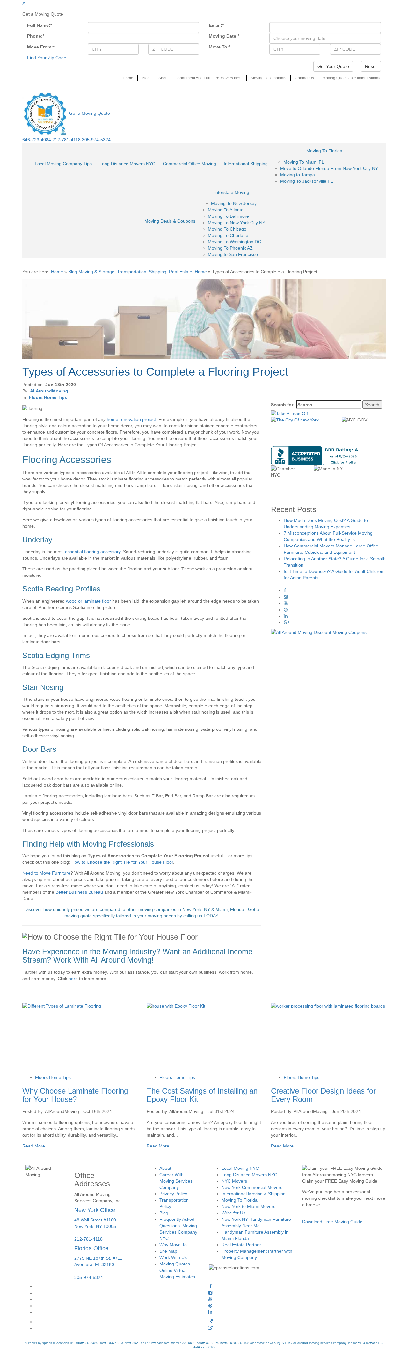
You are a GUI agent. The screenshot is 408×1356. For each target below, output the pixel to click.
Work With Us (173, 1257)
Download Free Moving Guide (332, 1221)
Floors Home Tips (48, 397)
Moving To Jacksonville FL (306, 181)
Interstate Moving (231, 192)
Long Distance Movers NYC (127, 163)
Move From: (41, 46)
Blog (146, 78)
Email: (216, 25)
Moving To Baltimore (228, 216)
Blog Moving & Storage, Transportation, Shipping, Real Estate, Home (137, 271)
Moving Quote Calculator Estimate (352, 78)
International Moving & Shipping (254, 1193)
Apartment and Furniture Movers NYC (209, 78)
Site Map (168, 1251)
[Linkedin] (210, 1312)
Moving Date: (224, 36)
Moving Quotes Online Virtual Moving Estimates (177, 1270)
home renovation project (131, 419)
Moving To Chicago (227, 228)
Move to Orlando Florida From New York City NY (329, 168)
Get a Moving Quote (89, 113)
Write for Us (233, 1212)
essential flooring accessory (92, 551)
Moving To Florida (324, 150)
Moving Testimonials (268, 78)
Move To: (219, 46)
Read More (33, 1145)
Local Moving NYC (240, 1168)
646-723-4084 (36, 139)
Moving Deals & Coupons (169, 221)
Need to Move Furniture (46, 873)
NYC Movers (234, 1181)
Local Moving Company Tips (63, 163)
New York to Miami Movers (248, 1206)
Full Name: (39, 25)
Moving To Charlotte (228, 235)
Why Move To (173, 1244)
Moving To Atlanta (226, 209)
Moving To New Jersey (234, 203)
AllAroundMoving (49, 390)
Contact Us (304, 78)
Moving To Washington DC (234, 241)
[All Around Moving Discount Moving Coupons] (319, 631)
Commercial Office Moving (189, 163)
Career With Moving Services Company (176, 1181)
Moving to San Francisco (233, 254)
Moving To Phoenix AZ (230, 248)
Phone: (35, 36)
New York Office (94, 1210)
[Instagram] (210, 1292)
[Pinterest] (210, 1305)
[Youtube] (210, 1299)
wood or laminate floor (88, 601)
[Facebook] (210, 1286)
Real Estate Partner (241, 1244)
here (73, 978)
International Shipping (246, 163)
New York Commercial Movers (252, 1187)
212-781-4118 (66, 139)
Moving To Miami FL (303, 162)
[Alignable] (210, 1321)
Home (128, 78)
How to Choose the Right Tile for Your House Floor (122, 862)
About (163, 78)
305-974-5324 (96, 139)
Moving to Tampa (297, 174)
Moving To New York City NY (236, 222)
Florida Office (91, 1248)
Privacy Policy (173, 1193)
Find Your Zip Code (46, 57)
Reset (371, 66)
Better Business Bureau (79, 892)
